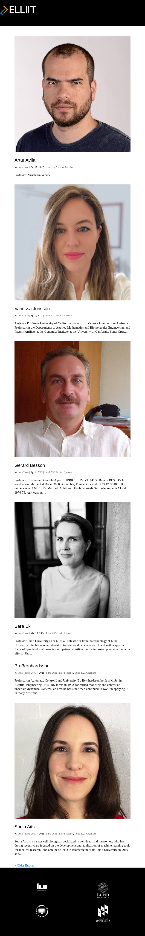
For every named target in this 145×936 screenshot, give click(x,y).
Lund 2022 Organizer (85, 672)
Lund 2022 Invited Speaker (59, 167)
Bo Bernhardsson (31, 665)
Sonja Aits (24, 826)
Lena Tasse (23, 167)
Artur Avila (24, 160)
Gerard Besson (29, 465)
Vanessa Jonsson (32, 308)
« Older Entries (24, 865)
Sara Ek (22, 626)
